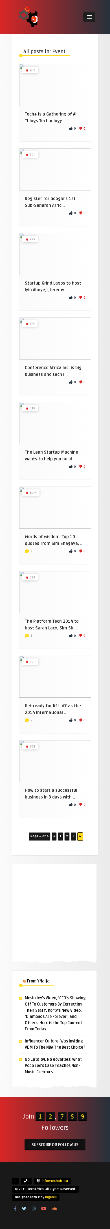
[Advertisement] (54, 912)
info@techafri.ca (55, 1181)
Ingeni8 (51, 1197)
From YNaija (38, 981)
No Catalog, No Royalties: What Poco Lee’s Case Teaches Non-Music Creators (53, 1065)
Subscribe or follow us (55, 1145)
